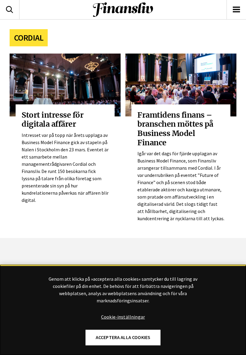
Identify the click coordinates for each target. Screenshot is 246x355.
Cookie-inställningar (123, 317)
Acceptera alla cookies (123, 337)
